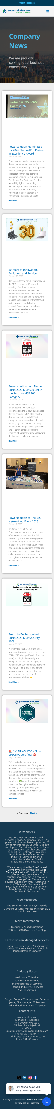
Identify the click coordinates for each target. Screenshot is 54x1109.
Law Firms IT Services (27, 980)
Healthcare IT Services (27, 977)
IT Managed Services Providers (26, 871)
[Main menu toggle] (47, 11)
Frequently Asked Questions (27, 927)
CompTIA (30, 879)
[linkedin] (24, 1077)
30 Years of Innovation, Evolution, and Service (23, 271)
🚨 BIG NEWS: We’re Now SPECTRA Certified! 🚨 (25, 752)
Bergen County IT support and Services (27, 999)
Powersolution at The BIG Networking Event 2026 (25, 519)
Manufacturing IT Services (27, 983)
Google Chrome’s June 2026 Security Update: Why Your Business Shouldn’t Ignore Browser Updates (27, 948)
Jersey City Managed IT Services (27, 1002)
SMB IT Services (27, 990)
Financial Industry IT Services (27, 986)
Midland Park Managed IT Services (27, 1005)
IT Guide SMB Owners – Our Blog (27, 930)
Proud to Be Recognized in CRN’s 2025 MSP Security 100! (25, 637)
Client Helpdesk (26, 3)
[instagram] (30, 1077)
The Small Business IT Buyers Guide (27, 905)
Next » (33, 813)
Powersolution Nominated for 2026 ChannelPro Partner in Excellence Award (27, 150)
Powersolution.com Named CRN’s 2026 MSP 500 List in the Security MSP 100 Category (26, 391)
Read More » (14, 201)
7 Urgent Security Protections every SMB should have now (27, 910)
